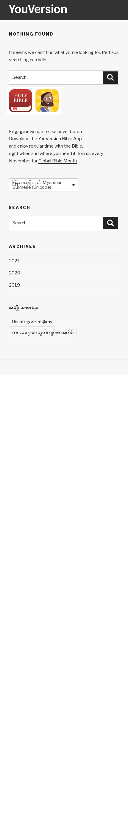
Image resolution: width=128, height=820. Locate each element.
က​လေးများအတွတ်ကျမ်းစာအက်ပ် (43, 332)
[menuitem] (43, 184)
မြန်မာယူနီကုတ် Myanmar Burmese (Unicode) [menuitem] (37, 185)
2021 (14, 260)
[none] (43, 184)
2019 (14, 285)
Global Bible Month (57, 161)
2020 (14, 273)
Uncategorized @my (32, 321)
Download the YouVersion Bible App (45, 138)
